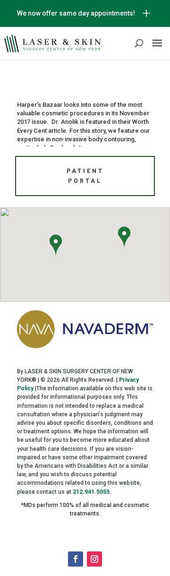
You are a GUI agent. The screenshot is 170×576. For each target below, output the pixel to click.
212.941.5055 (91, 492)
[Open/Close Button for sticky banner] (146, 13)
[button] (55, 247)
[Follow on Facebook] (75, 559)
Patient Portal (85, 176)
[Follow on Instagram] (94, 559)
